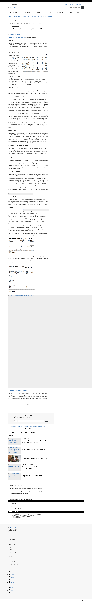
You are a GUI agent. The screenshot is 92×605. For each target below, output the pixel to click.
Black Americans (14, 426)
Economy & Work (12, 556)
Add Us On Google (12, 32)
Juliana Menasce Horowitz (15, 34)
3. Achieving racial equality (16, 517)
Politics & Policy (11, 536)
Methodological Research (13, 567)
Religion (10, 547)
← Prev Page (28, 403)
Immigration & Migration (13, 542)
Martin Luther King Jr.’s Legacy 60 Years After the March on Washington (25, 23)
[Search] (82, 7)
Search (61, 7)
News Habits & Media (13, 564)
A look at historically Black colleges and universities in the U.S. (33, 467)
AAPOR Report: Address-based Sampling (35, 410)
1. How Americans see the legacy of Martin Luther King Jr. (23, 515)
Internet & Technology (13, 561)
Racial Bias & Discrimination (40, 426)
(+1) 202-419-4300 (12, 532)
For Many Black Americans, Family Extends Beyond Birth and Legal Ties (34, 441)
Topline (12, 506)
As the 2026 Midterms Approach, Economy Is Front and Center (26, 488)
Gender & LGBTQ (12, 552)
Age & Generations (12, 549)
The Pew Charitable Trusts (72, 597)
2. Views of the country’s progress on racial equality (21, 516)
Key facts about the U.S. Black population (33, 449)
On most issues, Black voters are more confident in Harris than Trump (32, 476)
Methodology (13, 519)
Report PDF (13, 503)
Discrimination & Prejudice (22, 426)
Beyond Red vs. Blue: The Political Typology (21, 499)
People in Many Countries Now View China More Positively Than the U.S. (28, 496)
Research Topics (14, 12)
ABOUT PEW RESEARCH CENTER (14, 595)
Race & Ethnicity (11, 544)
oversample (12, 58)
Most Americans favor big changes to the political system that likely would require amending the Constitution (28, 492)
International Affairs (12, 539)
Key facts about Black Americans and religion (34, 458)
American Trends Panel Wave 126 (18, 508)
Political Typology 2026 (16, 485)
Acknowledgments (15, 518)
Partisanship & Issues (31, 426)
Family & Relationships (13, 554)
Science (10, 559)
